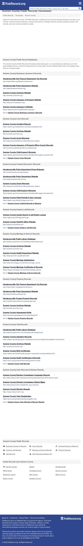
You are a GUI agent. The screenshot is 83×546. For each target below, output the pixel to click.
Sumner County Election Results (16, 389)
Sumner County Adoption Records (17, 336)
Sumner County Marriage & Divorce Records (24, 273)
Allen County (33, 474)
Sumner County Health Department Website (21, 253)
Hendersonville (60, 467)
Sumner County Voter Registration (17, 396)
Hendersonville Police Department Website (20, 85)
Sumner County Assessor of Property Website (22, 100)
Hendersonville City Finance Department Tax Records (25, 78)
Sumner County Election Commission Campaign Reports (26, 375)
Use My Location (11, 467)
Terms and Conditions (37, 518)
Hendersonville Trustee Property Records (20, 298)
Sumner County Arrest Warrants (16, 138)
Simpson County (61, 471)
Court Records (37, 446)
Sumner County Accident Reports (17, 124)
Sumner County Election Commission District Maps (24, 382)
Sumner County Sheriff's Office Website (19, 222)
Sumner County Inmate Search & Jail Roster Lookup (24, 215)
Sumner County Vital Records (19, 364)
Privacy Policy (23, 518)
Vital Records (10, 454)
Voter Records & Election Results (43, 454)
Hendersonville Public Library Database (19, 239)
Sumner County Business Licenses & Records (25, 113)
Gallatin (31, 467)
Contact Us (14, 518)
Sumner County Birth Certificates (16, 351)
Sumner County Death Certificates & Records (21, 358)
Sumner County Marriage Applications (18, 260)
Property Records (64, 450)
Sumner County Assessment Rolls (17, 312)
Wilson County (60, 474)
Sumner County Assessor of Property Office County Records (28, 145)
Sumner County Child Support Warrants (19, 152)
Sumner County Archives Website (17, 93)
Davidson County (35, 478)
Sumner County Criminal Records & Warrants (24, 203)
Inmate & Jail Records (13, 450)
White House (7, 471)
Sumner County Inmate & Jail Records (22, 228)
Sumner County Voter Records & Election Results (26, 402)
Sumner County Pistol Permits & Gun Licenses (22, 197)
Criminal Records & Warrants (68, 446)
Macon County (8, 478)
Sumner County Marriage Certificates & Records (23, 267)
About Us (5, 518)
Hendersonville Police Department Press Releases (23, 169)
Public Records (8, 15)
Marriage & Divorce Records (42, 450)
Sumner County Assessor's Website (18, 107)
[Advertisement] (41, 41)
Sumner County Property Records (20, 318)
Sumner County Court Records (19, 158)
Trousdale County (35, 471)
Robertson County (9, 474)
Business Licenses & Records (16, 446)
